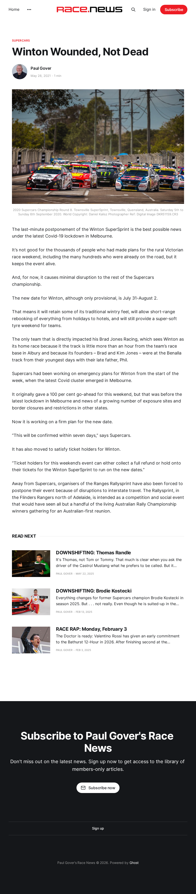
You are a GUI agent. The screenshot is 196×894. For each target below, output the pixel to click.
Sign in (149, 9)
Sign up (98, 828)
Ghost (134, 863)
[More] (29, 9)
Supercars (21, 40)
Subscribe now (101, 787)
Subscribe (174, 9)
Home (14, 9)
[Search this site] (133, 9)
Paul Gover (41, 68)
